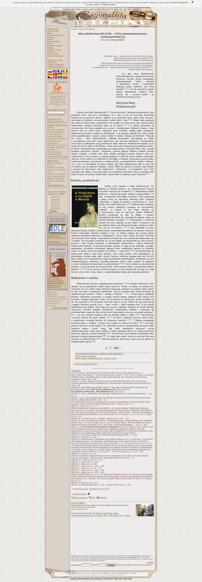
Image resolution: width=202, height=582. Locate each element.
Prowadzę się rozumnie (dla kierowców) (56, 235)
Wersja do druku (81, 498)
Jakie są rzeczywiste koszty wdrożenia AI (56, 175)
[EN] (55, 71)
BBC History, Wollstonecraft (103, 389)
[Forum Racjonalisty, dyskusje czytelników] (81, 24)
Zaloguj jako (76, 565)
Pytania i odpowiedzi (55, 64)
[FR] (60, 71)
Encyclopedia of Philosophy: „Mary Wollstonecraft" (92, 392)
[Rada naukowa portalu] (137, 24)
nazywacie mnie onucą (57, 156)
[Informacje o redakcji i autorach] (130, 24)
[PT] (55, 74)
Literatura (51, 52)
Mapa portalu (96, 573)
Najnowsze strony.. (55, 119)
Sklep (114, 573)
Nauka (50, 39)
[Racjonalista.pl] (101, 19)
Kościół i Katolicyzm (55, 35)
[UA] (65, 74)
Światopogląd (53, 29)
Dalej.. (116, 348)
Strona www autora (80, 509)
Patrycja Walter (78, 503)
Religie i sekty (53, 31)
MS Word (103, 498)
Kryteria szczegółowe (56, 115)
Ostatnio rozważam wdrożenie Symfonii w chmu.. (56, 169)
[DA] (55, 77)
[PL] (49, 71)
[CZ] (49, 77)
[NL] (65, 77)
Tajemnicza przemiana (85, 356)
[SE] (60, 77)
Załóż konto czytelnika (142, 565)
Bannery (86, 573)
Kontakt (133, 573)
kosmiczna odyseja (55, 132)
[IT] (65, 71)
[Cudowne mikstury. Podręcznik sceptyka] (57, 276)
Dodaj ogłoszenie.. (56, 185)
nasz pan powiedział (56, 130)
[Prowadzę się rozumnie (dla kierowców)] (57, 233)
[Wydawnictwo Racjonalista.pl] (122, 24)
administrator (120, 575)
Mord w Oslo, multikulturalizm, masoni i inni (95, 358)
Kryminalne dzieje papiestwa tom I (54, 286)
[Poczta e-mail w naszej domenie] (89, 24)
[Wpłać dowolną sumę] (58, 90)
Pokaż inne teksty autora (107, 513)
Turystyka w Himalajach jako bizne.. (57, 144)
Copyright (90, 575)
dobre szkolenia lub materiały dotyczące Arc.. (56, 181)
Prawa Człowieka (87, 29)
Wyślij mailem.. (80, 494)
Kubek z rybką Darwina (56, 238)
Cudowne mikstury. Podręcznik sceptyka (55, 280)
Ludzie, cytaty (52, 54)
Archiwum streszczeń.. (55, 121)
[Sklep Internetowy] (106, 24)
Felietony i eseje (54, 50)
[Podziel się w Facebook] (89, 494)
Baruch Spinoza (59, 308)
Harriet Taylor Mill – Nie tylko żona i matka (110, 515)
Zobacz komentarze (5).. (87, 364)
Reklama (106, 573)
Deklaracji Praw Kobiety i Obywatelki (102, 427)
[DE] (60, 74)
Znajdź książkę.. (53, 242)
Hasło (95, 565)
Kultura (50, 48)
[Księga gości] (114, 24)
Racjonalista (81, 575)
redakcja (111, 575)
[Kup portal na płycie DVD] (97, 24)
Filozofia (50, 37)
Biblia (49, 33)
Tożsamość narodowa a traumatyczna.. (56, 140)
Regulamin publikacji (74, 573)
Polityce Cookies (109, 4)
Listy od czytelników (55, 67)
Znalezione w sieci (54, 60)
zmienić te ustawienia (179, 2)
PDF (93, 498)
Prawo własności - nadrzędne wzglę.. (55, 135)
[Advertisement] (93, 90)
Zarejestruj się (123, 573)
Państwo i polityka (54, 46)
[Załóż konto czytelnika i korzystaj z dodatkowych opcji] (145, 24)
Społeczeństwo (53, 42)
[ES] (49, 74)
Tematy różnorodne (55, 56)
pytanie (50, 127)
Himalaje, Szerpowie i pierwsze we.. (56, 148)
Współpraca (52, 62)
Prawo (50, 44)
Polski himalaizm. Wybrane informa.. (55, 153)
